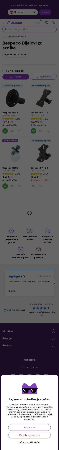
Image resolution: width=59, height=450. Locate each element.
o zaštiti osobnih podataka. (36, 418)
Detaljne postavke (29, 435)
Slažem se (29, 427)
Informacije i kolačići (29, 442)
